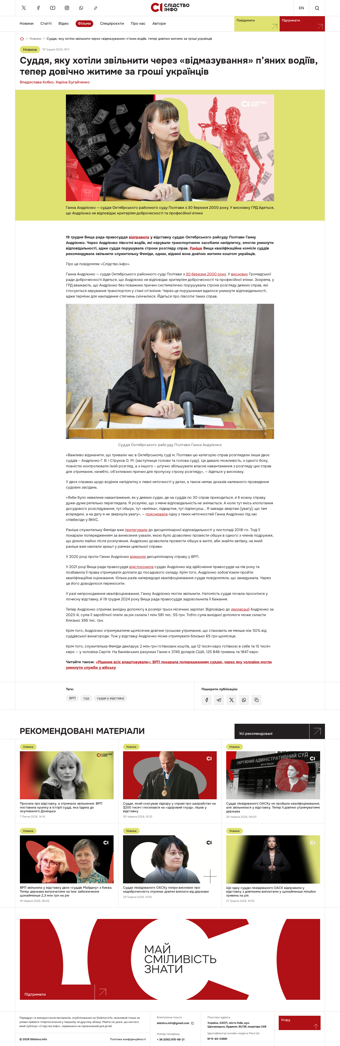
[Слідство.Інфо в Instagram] (67, 8)
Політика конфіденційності (128, 1039)
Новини (27, 23)
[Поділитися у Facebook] (206, 700)
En (301, 8)
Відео (64, 23)
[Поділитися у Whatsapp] (244, 700)
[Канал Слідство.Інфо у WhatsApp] (81, 8)
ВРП (72, 698)
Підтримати (291, 20)
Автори (159, 23)
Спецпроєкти (112, 23)
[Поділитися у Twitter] (231, 700)
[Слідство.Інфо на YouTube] (52, 8)
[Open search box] (317, 8)
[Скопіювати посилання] (256, 700)
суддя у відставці (110, 698)
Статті (46, 23)
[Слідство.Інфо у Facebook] (38, 8)
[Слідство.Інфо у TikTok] (95, 8)
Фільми (84, 23)
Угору (285, 1020)
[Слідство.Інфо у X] (24, 8)
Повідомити (246, 20)
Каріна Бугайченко (73, 82)
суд (86, 698)
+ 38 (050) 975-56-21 (171, 1039)
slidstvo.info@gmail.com (173, 1023)
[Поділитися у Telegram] (219, 700)
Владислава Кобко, (37, 82)
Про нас (138, 23)
